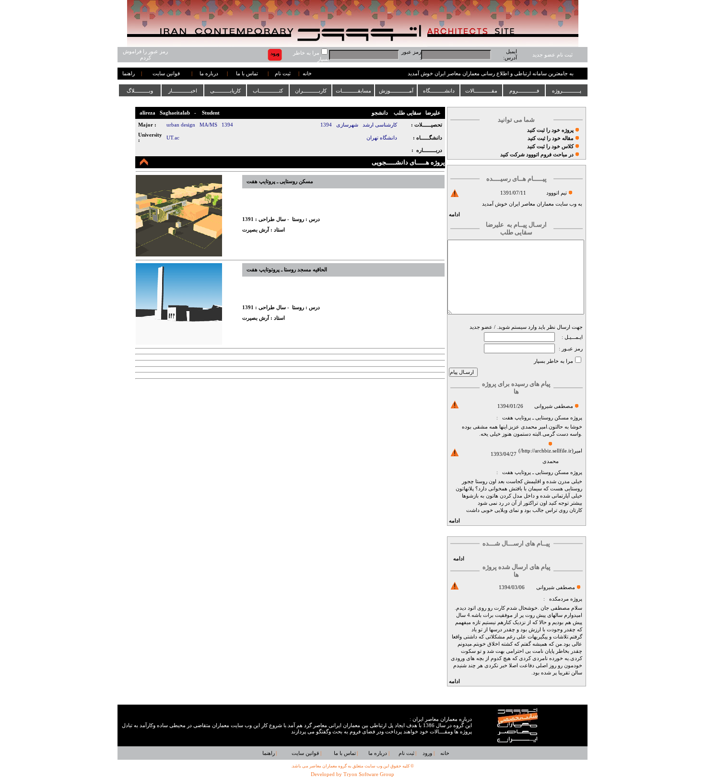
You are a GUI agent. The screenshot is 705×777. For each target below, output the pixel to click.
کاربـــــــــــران (311, 90)
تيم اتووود (556, 193)
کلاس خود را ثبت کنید (550, 146)
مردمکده (559, 599)
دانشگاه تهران (381, 137)
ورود (427, 753)
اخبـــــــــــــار (182, 90)
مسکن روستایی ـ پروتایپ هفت (535, 417)
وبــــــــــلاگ (140, 90)
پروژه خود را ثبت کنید (550, 130)
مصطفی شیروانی (553, 406)
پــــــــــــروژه (566, 90)
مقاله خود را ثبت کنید (551, 138)
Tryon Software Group (368, 774)
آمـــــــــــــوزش (396, 90)
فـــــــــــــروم (524, 90)
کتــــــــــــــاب (268, 90)
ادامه (454, 214)
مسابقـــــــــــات (353, 90)
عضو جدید (481, 327)
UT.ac (172, 137)
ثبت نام (283, 73)
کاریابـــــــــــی (225, 90)
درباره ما (209, 73)
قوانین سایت (166, 73)
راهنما (128, 73)
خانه (307, 73)
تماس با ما (247, 73)
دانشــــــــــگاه (439, 90)
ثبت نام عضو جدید (552, 55)
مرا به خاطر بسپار (553, 361)
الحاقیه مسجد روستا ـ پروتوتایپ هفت (287, 269)
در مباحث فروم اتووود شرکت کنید (537, 154)
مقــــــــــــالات (481, 90)
